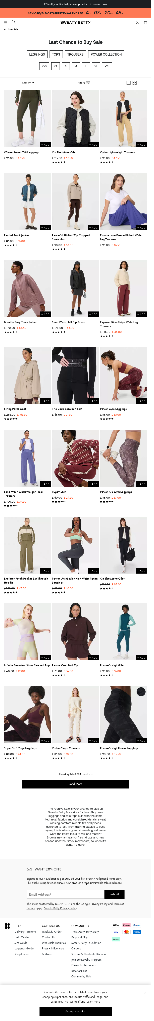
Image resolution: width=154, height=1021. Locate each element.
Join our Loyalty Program (86, 959)
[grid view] (135, 83)
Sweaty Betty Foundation (86, 943)
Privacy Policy (99, 904)
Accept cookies (75, 1011)
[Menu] (6, 22)
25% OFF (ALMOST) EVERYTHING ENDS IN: (55, 13)
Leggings (37, 54)
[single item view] (129, 83)
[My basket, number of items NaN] (145, 22)
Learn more (93, 1001)
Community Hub (81, 976)
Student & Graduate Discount (88, 954)
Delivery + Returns (25, 931)
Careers (76, 948)
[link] (76, 24)
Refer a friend (79, 971)
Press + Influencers (53, 948)
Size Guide (20, 943)
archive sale (11, 29)
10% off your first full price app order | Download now (75, 4)
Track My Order (52, 931)
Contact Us (48, 937)
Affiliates (47, 954)
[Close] (145, 992)
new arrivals (65, 837)
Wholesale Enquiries (54, 943)
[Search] (14, 22)
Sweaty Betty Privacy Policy (60, 908)
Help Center (21, 937)
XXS (44, 66)
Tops (56, 54)
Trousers (75, 54)
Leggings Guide (23, 948)
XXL (107, 66)
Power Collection (106, 54)
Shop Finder (21, 954)
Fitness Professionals (83, 965)
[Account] (137, 22)
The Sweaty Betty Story (85, 931)
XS (55, 66)
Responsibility (79, 937)
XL (95, 66)
